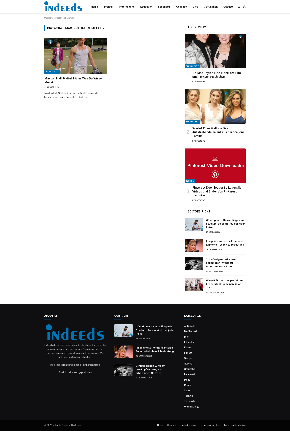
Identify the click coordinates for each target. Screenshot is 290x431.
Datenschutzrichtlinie (235, 425)
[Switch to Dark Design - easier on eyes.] (244, 6)
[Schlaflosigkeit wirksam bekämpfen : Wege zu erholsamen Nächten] (194, 263)
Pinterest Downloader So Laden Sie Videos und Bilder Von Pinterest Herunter (216, 191)
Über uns (171, 425)
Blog (195, 6)
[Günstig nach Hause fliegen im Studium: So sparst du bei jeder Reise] (194, 224)
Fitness (188, 353)
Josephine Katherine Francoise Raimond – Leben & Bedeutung (225, 242)
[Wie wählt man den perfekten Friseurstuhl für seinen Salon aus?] (194, 284)
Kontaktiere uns (188, 425)
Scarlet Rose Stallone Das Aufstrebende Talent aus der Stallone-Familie (219, 132)
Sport (187, 390)
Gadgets (228, 6)
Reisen (187, 385)
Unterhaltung (127, 6)
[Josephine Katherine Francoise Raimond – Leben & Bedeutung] (194, 245)
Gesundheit (211, 6)
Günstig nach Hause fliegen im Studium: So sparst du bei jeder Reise (225, 223)
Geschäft (181, 6)
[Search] (239, 7)
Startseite (48, 18)
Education (146, 6)
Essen (187, 347)
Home (94, 6)
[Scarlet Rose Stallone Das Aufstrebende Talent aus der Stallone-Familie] (215, 106)
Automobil (189, 326)
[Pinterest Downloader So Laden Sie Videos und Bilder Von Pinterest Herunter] (215, 165)
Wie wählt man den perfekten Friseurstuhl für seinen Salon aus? (224, 283)
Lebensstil (164, 6)
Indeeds (79, 425)
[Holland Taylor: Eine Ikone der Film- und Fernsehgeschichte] (215, 51)
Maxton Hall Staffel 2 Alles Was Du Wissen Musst (73, 80)
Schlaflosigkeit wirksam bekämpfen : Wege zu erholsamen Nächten (221, 262)
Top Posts (189, 401)
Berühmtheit (52, 72)
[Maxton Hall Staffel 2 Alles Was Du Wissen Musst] (75, 56)
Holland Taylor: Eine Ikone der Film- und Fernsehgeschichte (217, 75)
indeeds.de (200, 82)
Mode (187, 379)
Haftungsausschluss (210, 425)
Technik (108, 6)
